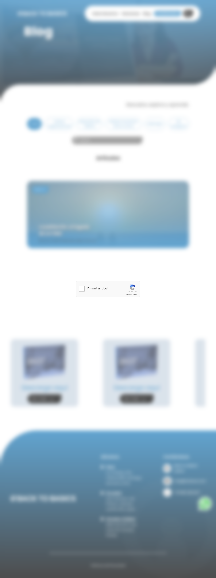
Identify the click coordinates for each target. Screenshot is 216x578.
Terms (134, 295)
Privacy (128, 295)
